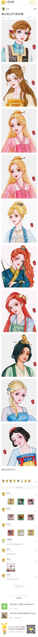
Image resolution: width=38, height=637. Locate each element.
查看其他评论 (19, 586)
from (32, 9)
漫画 (10, 609)
